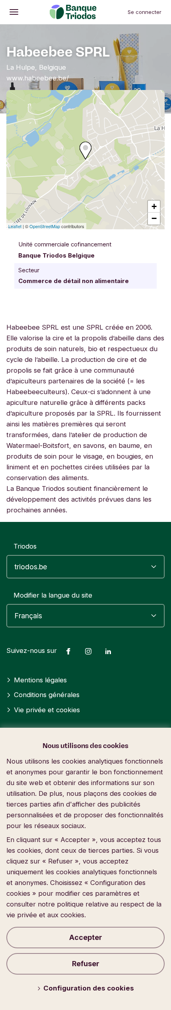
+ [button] (154, 206)
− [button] (154, 218)
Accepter (85, 937)
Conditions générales (47, 695)
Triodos (25, 546)
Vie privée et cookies (47, 710)
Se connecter (144, 12)
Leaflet (14, 226)
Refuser (85, 963)
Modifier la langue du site (53, 595)
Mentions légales (40, 680)
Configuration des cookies (88, 988)
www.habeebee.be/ (37, 78)
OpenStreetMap (44, 226)
